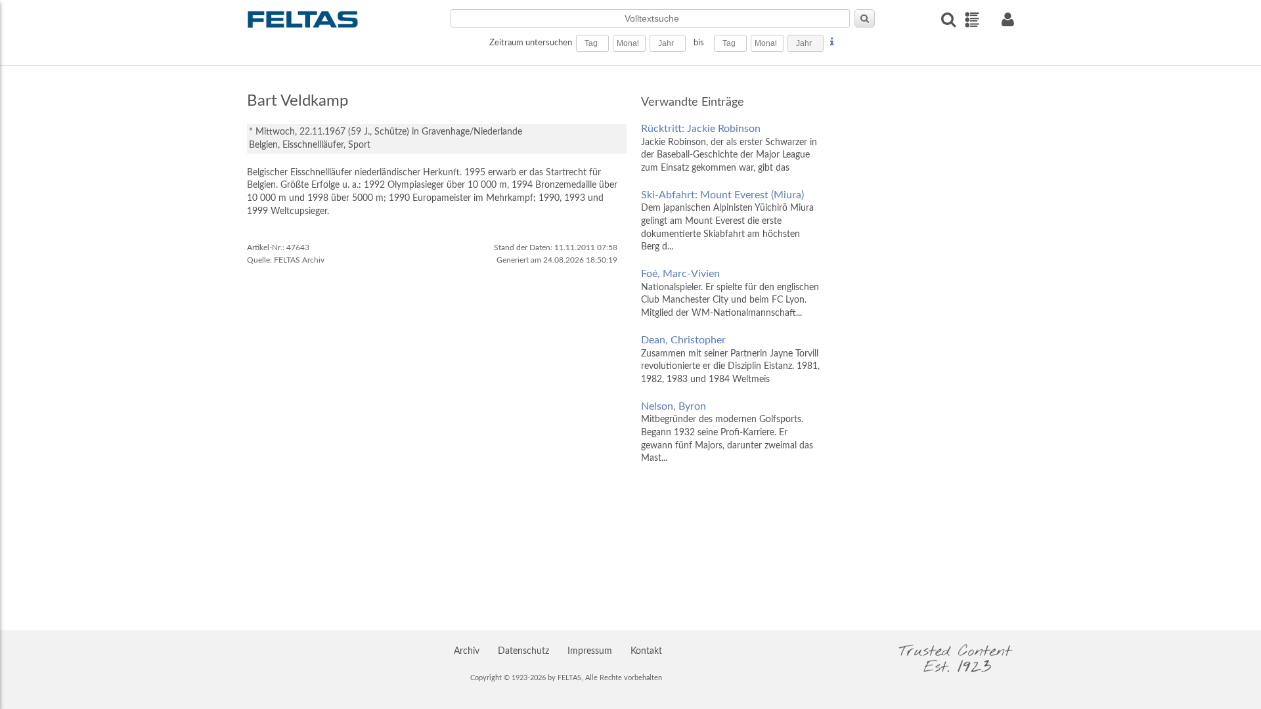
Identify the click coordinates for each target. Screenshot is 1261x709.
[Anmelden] (1007, 19)
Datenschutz (523, 651)
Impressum (589, 651)
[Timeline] (972, 20)
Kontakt (646, 651)
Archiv (466, 651)
